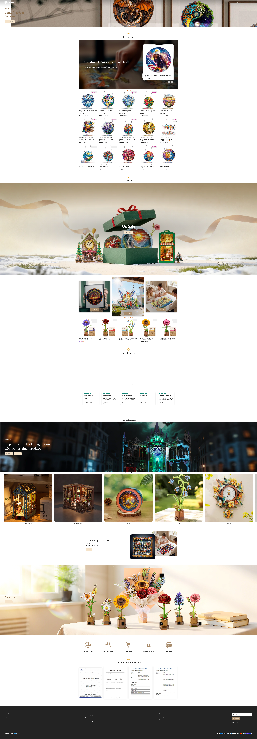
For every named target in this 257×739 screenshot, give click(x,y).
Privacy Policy (162, 715)
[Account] (246, 2)
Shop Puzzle (9, 21)
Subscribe (236, 718)
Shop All (120, 2)
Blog (160, 721)
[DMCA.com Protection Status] (17, 733)
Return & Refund (89, 715)
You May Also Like (128, 317)
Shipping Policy (162, 719)
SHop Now (128, 232)
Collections (126, 2)
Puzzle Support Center (90, 721)
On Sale (6, 717)
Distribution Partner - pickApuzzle (13, 721)
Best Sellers (7, 713)
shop (89, 549)
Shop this (8, 453)
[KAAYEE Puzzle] (9, 2)
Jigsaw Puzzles (8, 715)
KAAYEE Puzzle (10, 733)
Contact (86, 713)
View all (128, 90)
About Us (161, 713)
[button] (80, 397)
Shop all (18, 453)
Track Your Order (135, 2)
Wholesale (87, 717)
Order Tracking (88, 719)
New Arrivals (8, 719)
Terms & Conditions (163, 717)
